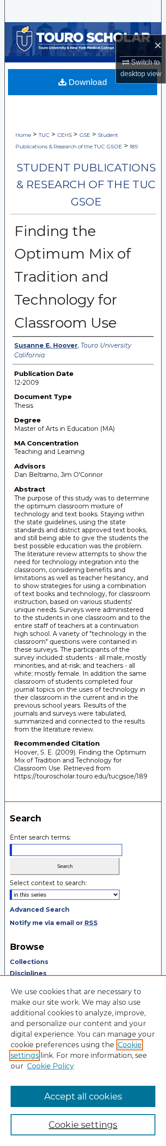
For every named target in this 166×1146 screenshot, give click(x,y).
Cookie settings (83, 1124)
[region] (83, 1060)
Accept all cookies (83, 1096)
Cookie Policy (50, 1066)
